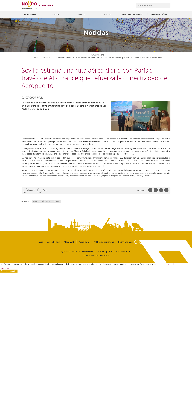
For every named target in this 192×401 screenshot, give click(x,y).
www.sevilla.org (97, 55)
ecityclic (106, 255)
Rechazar (5, 271)
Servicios (81, 14)
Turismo (49, 201)
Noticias (44, 57)
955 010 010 (126, 251)
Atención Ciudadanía (133, 14)
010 (117, 251)
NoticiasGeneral (38, 201)
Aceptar (13, 271)
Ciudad (56, 14)
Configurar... (5, 268)
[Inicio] (29, 5)
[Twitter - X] (141, 242)
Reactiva (57, 201)
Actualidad (46, 5)
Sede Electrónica (160, 14)
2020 (53, 57)
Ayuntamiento (31, 14)
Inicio (36, 57)
